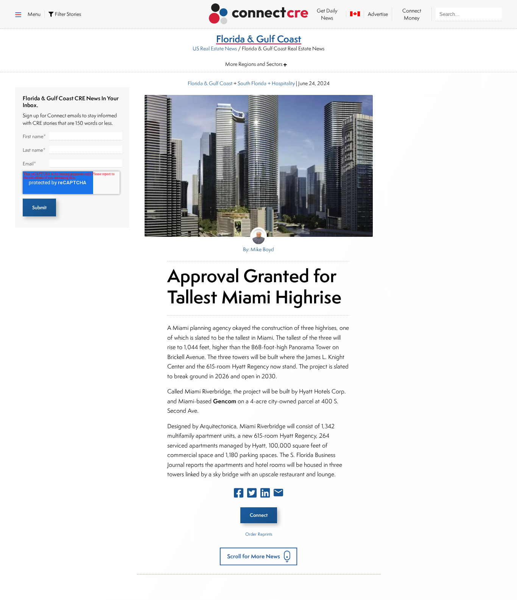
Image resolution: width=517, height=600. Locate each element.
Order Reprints (258, 534)
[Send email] (278, 494)
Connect (259, 515)
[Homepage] (258, 12)
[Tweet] (252, 494)
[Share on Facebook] (238, 494)
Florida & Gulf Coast (210, 83)
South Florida (252, 83)
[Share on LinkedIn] (265, 494)
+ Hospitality (280, 83)
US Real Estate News (215, 48)
